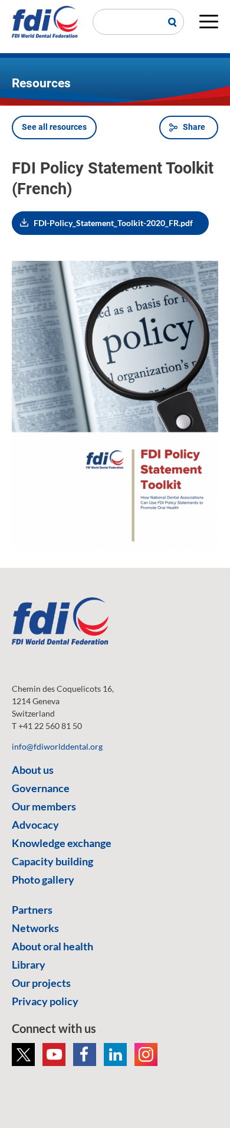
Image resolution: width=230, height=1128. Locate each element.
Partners (32, 909)
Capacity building (52, 861)
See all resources (54, 127)
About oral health (52, 946)
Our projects (41, 982)
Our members (44, 806)
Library (28, 964)
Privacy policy (45, 1001)
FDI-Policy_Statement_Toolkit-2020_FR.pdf (113, 223)
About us (33, 769)
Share (194, 127)
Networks (35, 927)
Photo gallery (43, 879)
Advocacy (35, 824)
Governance (41, 788)
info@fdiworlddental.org (57, 746)
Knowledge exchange (61, 842)
